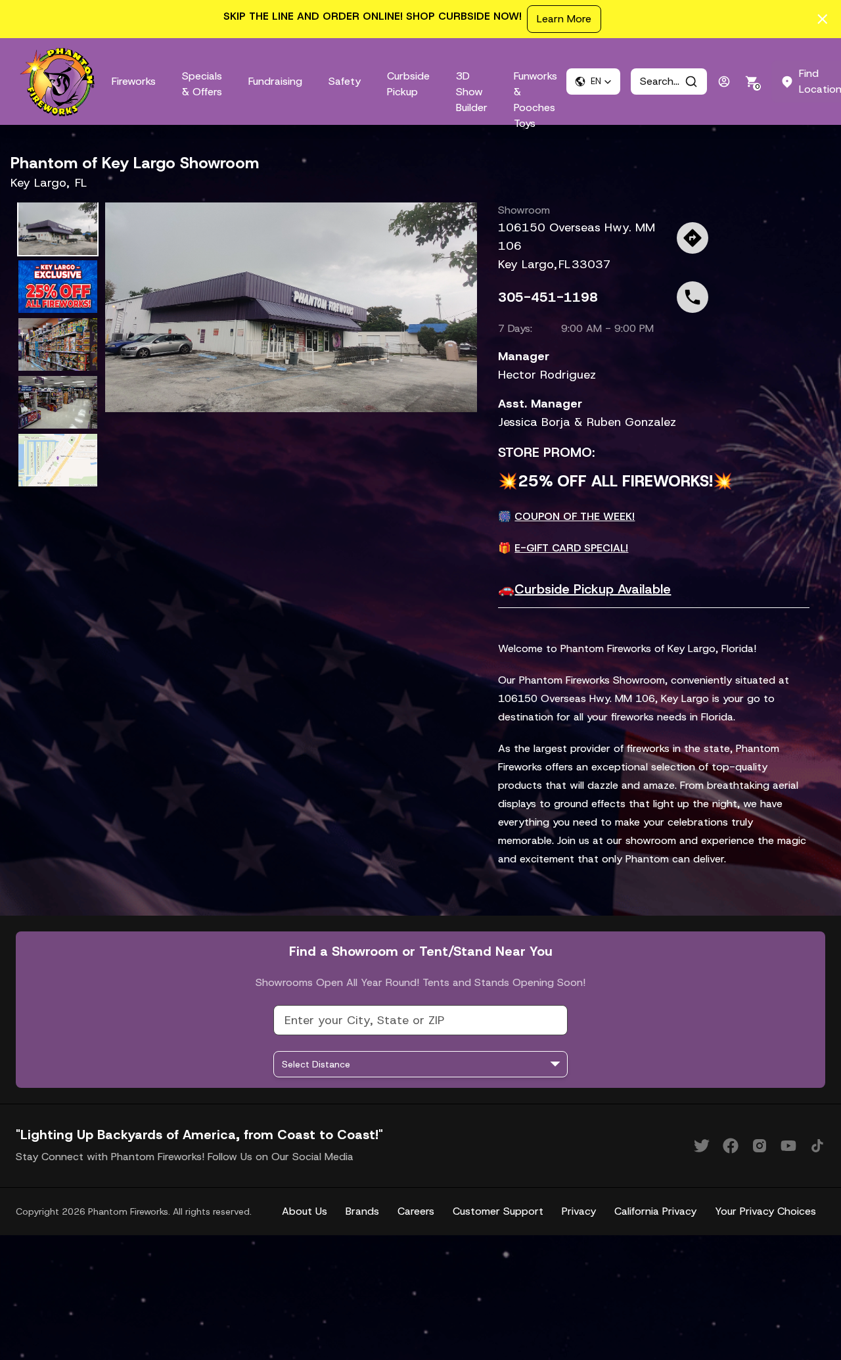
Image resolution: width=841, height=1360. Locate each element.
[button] (593, 81)
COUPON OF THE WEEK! (574, 516)
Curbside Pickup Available (592, 589)
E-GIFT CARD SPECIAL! (571, 548)
